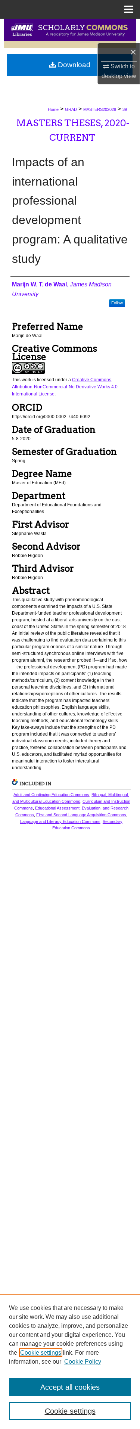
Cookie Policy (82, 1361)
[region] (70, 1361)
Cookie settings (40, 1352)
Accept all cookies (70, 1387)
